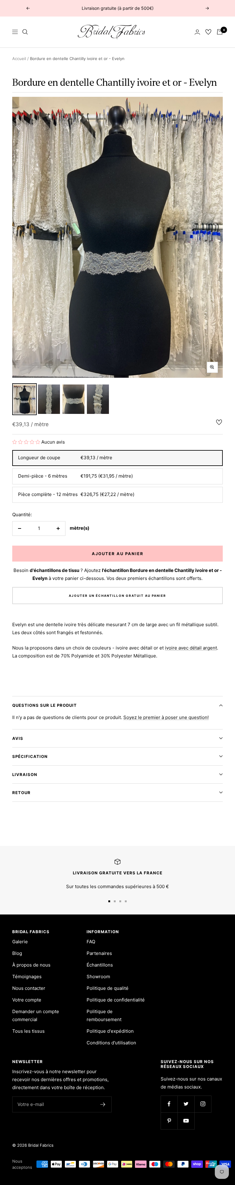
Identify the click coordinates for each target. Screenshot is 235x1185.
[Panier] (220, 32)
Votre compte (26, 1000)
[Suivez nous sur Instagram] (202, 1104)
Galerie (20, 942)
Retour (21, 792)
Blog (17, 953)
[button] (26, 442)
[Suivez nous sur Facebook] (169, 1104)
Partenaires (99, 953)
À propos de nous (31, 965)
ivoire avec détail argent (191, 648)
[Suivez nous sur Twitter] (185, 1104)
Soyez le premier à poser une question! (166, 717)
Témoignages (27, 976)
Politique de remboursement (104, 1015)
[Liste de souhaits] (208, 32)
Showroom (98, 976)
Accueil (19, 58)
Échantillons (100, 965)
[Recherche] (25, 32)
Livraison (24, 774)
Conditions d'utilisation (111, 1043)
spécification (30, 756)
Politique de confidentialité (116, 1000)
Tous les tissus (28, 1031)
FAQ (91, 942)
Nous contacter (28, 988)
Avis (17, 738)
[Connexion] (197, 32)
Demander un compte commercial (35, 1015)
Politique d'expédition (110, 1031)
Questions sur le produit (44, 705)
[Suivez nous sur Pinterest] (169, 1120)
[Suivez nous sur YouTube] (185, 1120)
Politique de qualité (108, 988)
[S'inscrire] (103, 1104)
